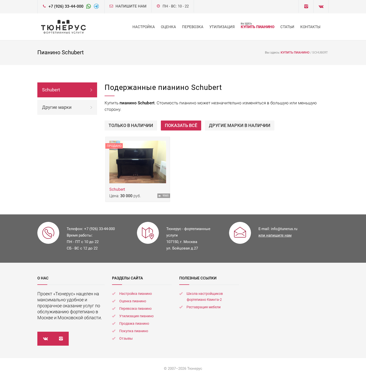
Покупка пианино (133, 331)
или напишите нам (275, 235)
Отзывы (126, 338)
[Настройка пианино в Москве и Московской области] (63, 27)
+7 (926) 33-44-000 (66, 6)
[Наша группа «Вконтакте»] (45, 338)
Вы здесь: (273, 52)
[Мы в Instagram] (61, 338)
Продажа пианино (134, 323)
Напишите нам (131, 6)
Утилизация (222, 27)
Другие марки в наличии (239, 125)
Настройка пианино (135, 294)
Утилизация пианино (136, 316)
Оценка (168, 27)
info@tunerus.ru (284, 229)
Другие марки (56, 107)
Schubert (117, 189)
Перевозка (192, 27)
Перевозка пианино (135, 309)
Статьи (287, 27)
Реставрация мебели (203, 307)
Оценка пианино (132, 301)
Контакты (310, 27)
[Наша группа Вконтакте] (306, 6)
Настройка (143, 27)
